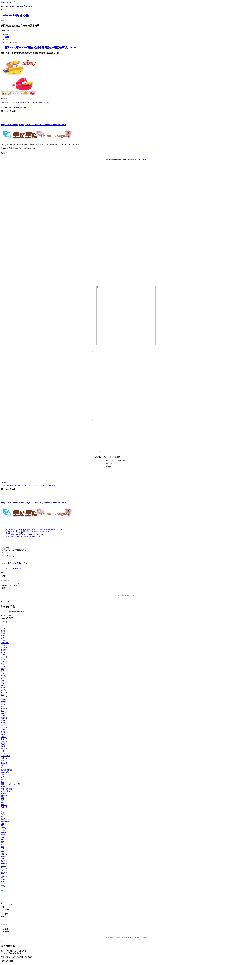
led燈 (2, 824)
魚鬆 (2, 669)
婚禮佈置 (4, 805)
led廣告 (3, 828)
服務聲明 (144, 937)
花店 (2, 800)
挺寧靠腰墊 (5, 772)
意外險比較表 (5, 756)
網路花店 (4, 802)
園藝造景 (4, 760)
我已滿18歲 (5, 961)
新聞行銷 (4, 877)
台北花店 (4, 809)
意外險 (3, 753)
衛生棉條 (4, 868)
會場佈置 (4, 807)
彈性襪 (3, 835)
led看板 (3, 832)
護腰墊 (3, 779)
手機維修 (4, 863)
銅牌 (2, 817)
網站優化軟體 (5, 791)
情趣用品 (4, 854)
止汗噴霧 (4, 657)
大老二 (3, 844)
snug (2, 706)
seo (2, 875)
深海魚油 (4, 749)
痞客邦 (15, 563)
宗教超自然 (17, 569)
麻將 (2, 842)
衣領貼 (3, 628)
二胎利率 (143, 159)
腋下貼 (3, 652)
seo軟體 (3, 793)
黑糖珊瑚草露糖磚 (7, 789)
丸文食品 (4, 662)
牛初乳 (3, 746)
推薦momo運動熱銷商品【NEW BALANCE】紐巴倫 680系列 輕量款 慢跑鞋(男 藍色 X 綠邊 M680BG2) (35, 529)
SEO (2, 798)
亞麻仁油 (4, 741)
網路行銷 (4, 873)
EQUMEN (4, 883)
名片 (6, 39)
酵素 (2, 751)
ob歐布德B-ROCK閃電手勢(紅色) (14, 533)
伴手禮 (3, 676)
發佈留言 (4, 588)
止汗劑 (3, 654)
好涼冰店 (4, 645)
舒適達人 (4, 870)
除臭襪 (3, 638)
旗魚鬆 (3, 666)
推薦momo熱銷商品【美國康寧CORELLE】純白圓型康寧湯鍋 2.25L (24, 535)
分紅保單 (4, 758)
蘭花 (2, 767)
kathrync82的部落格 (15, 15)
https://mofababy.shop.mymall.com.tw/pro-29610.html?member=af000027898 (25, 102)
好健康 (3, 737)
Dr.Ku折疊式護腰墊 (7, 770)
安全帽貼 (4, 647)
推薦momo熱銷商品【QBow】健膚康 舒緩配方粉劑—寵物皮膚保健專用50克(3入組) (28, 531)
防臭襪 (3, 640)
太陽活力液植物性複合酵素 (10, 784)
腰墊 (2, 777)
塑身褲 (3, 882)
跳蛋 (2, 859)
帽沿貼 (3, 631)
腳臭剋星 (4, 633)
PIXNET (111, 937)
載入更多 (4, 576)
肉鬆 (2, 671)
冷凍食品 (4, 692)
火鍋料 (3, 688)
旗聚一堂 (4, 664)
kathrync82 (4, 552)
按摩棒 (3, 856)
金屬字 (3, 819)
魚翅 (2, 695)
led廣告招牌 (5, 821)
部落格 (7, 37)
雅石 (2, 765)
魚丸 (2, 683)
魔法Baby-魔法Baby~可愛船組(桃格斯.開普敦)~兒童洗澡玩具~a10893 (40, 47)
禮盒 (2, 673)
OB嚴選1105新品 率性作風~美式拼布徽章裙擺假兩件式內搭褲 (22, 536)
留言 (20, 563)
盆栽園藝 (4, 763)
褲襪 (2, 837)
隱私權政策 (137, 937)
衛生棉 (3, 866)
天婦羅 (3, 685)
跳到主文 (4, 21)
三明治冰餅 (5, 643)
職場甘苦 (17, 30)
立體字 (3, 814)
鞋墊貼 (3, 659)
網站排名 (4, 796)
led (2, 825)
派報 (2, 812)
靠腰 (2, 775)
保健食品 (4, 739)
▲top (2, 572)
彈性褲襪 (4, 840)
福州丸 (3, 690)
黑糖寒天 (4, 786)
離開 (11, 961)
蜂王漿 (3, 744)
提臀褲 (3, 886)
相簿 (6, 34)
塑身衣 (3, 879)
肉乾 (2, 680)
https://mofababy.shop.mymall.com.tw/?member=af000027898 (33, 125)
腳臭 (2, 636)
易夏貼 (3, 650)
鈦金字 (3, 830)
